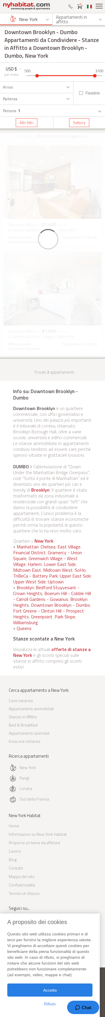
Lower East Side (60, 564)
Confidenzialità (22, 885)
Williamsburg (25, 622)
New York (43, 540)
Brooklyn (40, 489)
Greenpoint (41, 616)
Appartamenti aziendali (29, 733)
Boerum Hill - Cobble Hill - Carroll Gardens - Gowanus (52, 596)
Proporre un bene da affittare (34, 843)
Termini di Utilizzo (24, 893)
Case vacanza (21, 700)
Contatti (16, 868)
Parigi (24, 778)
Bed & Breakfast (23, 725)
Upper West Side (29, 581)
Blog (13, 859)
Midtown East (27, 569)
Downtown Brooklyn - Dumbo (60, 604)
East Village (68, 546)
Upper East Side (75, 575)
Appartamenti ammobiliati (31, 708)
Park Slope (65, 616)
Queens (24, 628)
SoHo (80, 569)
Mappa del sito (22, 876)
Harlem (35, 564)
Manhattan (27, 546)
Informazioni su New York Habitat (38, 834)
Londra (26, 788)
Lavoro (15, 851)
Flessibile (92, 93)
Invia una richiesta (24, 741)
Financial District (29, 552)
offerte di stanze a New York (52, 652)
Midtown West (58, 569)
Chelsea (48, 546)
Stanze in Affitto (23, 717)
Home (14, 826)
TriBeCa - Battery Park (35, 575)
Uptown (56, 581)
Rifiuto (50, 1004)
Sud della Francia (34, 799)
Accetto (50, 990)
